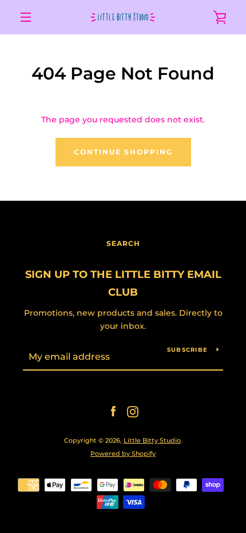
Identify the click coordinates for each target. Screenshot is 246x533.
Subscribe (187, 349)
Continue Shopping (123, 152)
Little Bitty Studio (152, 440)
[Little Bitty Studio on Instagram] (132, 411)
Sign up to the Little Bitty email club (123, 283)
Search (123, 243)
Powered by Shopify (123, 454)
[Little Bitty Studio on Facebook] (113, 411)
